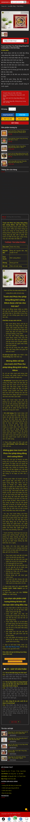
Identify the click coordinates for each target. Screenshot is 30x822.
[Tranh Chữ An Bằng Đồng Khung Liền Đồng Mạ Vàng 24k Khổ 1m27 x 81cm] (4, 156)
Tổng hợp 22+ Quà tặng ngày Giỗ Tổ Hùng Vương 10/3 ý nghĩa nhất (18, 732)
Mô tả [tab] (4, 217)
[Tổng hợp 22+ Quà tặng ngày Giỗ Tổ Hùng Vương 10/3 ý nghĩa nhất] (4, 733)
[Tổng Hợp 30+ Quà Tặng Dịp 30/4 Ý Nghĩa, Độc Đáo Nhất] (4, 740)
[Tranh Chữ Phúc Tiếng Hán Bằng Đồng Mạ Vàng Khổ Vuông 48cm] (4, 133)
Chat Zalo (9, 821)
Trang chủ (3, 6)
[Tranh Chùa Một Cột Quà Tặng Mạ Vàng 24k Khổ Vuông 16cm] (4, 163)
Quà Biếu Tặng (11, 6)
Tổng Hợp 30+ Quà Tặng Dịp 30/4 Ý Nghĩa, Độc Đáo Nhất (18, 739)
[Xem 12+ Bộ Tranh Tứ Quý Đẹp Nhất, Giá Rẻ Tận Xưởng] (4, 746)
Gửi (25, 40)
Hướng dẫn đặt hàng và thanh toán (11, 785)
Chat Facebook (8, 115)
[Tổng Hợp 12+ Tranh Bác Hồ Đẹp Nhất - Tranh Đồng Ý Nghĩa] (4, 758)
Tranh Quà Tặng (5, 8)
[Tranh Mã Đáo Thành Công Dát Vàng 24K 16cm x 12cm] (4, 141)
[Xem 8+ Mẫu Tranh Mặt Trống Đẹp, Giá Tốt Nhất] (4, 752)
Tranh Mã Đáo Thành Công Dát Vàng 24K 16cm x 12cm (18, 139)
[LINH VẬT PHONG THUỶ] (5, 2)
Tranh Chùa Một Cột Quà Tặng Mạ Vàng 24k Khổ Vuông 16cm (17, 161)
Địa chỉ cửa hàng (6, 793)
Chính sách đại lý (6, 790)
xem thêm (14, 722)
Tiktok (3, 821)
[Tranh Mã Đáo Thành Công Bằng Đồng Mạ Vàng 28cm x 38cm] (4, 148)
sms (27, 821)
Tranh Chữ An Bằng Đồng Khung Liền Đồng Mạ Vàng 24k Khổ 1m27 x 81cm (18, 154)
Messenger (20, 821)
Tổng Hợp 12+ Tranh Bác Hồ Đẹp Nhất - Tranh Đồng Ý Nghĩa (17, 757)
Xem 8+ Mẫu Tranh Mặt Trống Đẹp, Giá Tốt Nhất (17, 751)
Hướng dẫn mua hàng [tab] (14, 217)
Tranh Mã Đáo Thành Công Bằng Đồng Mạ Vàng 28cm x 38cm (17, 146)
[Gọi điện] (15, 818)
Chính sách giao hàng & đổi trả (10, 788)
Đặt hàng (15, 123)
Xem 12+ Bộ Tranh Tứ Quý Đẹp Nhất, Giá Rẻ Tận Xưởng (18, 745)
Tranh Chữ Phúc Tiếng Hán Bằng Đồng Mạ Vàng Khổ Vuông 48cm (17, 131)
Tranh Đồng (20, 6)
